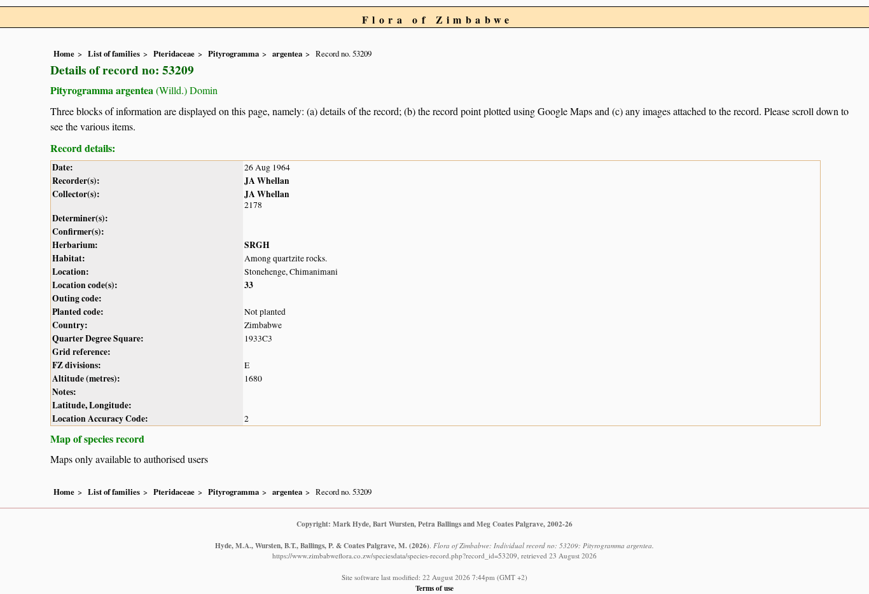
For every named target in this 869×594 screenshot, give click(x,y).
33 (248, 285)
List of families (114, 53)
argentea (287, 53)
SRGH (257, 244)
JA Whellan (266, 180)
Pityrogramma (233, 53)
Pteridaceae (174, 53)
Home (63, 53)
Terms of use (434, 588)
